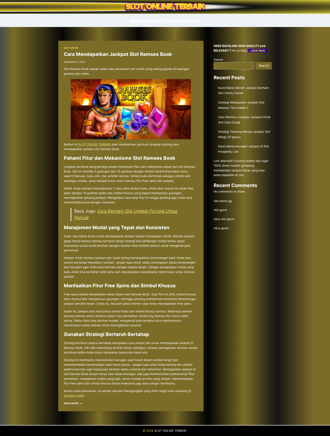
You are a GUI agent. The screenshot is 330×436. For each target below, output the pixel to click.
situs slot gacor (224, 219)
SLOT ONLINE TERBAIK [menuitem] (94, 144)
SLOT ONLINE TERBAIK (170, 430)
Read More (73, 403)
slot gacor (220, 210)
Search (218, 59)
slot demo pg (223, 201)
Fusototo (239, 161)
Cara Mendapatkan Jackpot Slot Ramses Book (118, 54)
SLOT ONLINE (71, 48)
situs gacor (221, 228)
